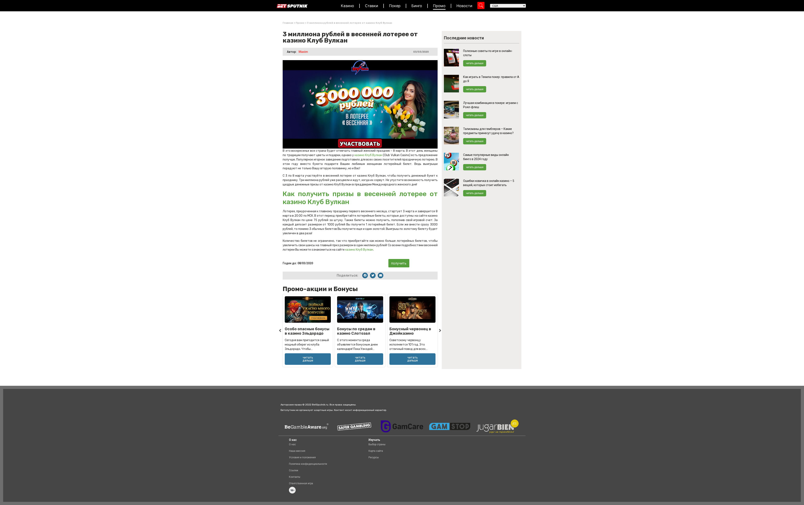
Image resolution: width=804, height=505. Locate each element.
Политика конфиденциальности (308, 463)
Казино (347, 6)
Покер (395, 6)
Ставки (371, 6)
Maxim (303, 51)
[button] (365, 275)
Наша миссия (297, 450)
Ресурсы (373, 457)
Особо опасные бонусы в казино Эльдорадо (307, 331)
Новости (464, 6)
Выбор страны (376, 444)
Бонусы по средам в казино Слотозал (356, 331)
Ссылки (293, 470)
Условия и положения (302, 457)
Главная (288, 22)
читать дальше (474, 63)
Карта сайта (375, 450)
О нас (292, 444)
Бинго (416, 6)
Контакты (294, 476)
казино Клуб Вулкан (368, 155)
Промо (439, 6)
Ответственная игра (301, 483)
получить (398, 263)
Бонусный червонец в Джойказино (410, 331)
